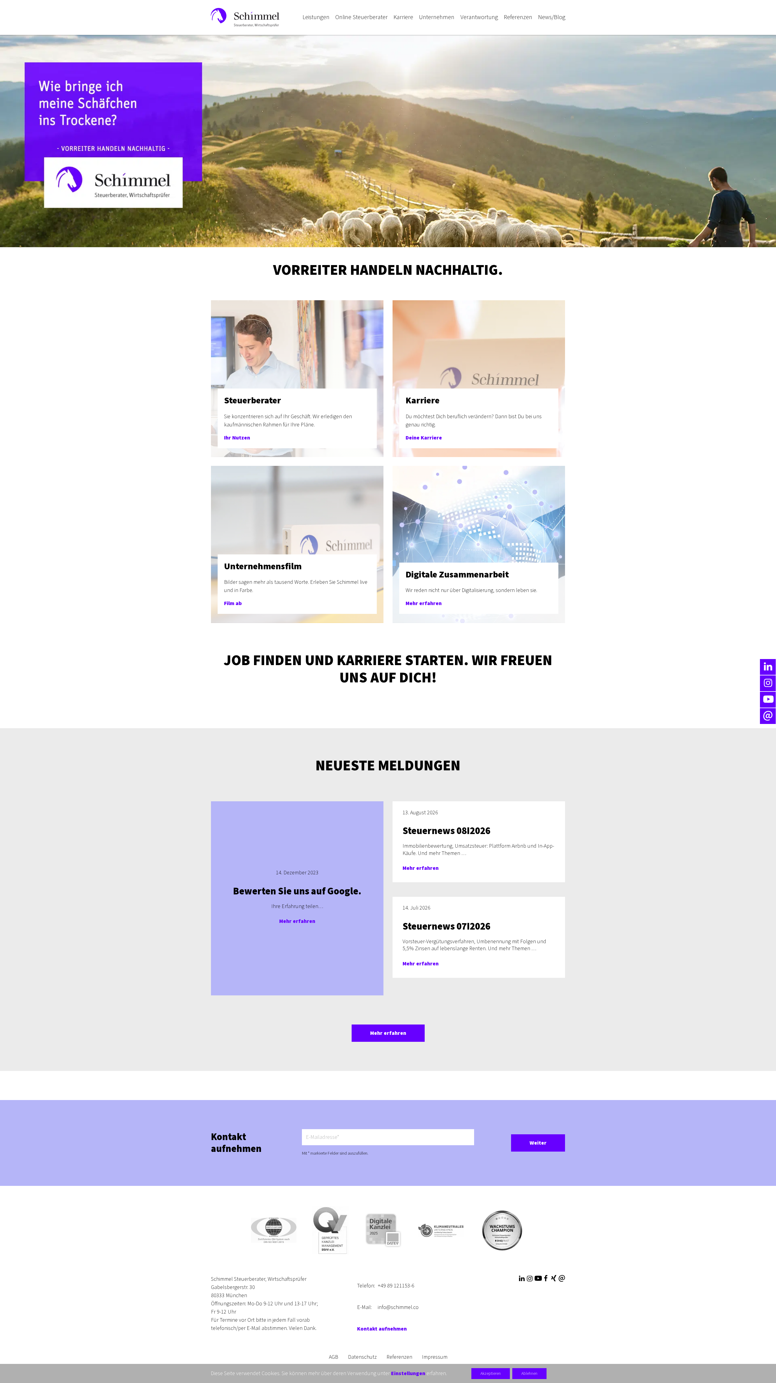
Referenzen (399, 1357)
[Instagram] (529, 1279)
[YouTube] (537, 1279)
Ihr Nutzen (237, 438)
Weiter (538, 1143)
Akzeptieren (490, 1374)
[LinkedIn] (521, 1279)
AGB (333, 1357)
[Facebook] (545, 1279)
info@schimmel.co (398, 1307)
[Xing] (553, 1279)
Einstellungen (408, 1373)
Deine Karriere (424, 438)
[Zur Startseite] (245, 17)
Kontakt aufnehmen (382, 1329)
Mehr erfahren (424, 603)
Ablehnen (529, 1374)
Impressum (434, 1357)
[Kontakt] (561, 1279)
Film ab (233, 603)
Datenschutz (362, 1357)
